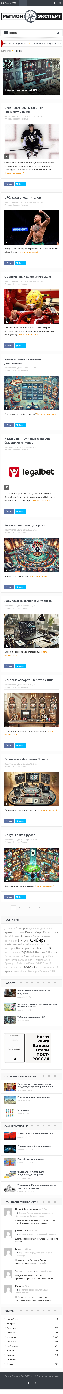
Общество (11, 1337)
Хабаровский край (17, 944)
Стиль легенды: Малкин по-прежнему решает (24, 110)
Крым (8, 971)
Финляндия (10, 940)
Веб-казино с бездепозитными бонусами (33, 992)
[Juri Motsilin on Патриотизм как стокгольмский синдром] (8, 1233)
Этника (10, 1364)
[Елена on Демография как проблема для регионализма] (8, 1289)
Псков (31, 963)
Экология (11, 1355)
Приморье (10, 963)
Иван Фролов (10, 367)
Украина (27, 952)
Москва (44, 948)
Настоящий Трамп (44, 1271)
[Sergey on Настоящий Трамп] (8, 1273)
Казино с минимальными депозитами (22, 361)
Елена (18, 1286)
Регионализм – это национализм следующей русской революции (35, 1085)
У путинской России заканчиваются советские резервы (36, 1186)
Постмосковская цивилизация (33, 1097)
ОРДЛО (40, 963)
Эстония (26, 936)
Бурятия (38, 936)
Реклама (24, 119)
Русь (50, 956)
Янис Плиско (10, 447)
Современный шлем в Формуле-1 (29, 277)
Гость (18, 1249)
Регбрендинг (12, 1346)
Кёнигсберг (33, 932)
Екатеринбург (12, 952)
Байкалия (22, 963)
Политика (11, 1341)
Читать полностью (13, 172)
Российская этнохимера (30, 1159)
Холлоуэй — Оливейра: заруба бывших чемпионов (27, 441)
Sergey (18, 1271)
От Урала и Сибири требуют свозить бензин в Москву (37, 1005)
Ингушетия (10, 960)
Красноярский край (47, 967)
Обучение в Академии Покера (26, 759)
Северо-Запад (12, 967)
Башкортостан (26, 948)
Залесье (44, 971)
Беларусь (33, 971)
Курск (46, 960)
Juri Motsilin (21, 1230)
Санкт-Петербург (35, 956)
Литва (7, 956)
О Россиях (23, 1109)
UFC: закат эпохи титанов (22, 197)
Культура (11, 1327)
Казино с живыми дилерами (24, 525)
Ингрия (24, 940)
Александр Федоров (13, 116)
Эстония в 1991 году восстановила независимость (38, 43)
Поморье (21, 928)
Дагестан (9, 928)
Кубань (33, 928)
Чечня (46, 936)
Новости (16, 119)
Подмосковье (44, 928)
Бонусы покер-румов (19, 835)
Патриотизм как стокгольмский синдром (37, 1234)
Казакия (34, 944)
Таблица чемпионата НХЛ (20, 90)
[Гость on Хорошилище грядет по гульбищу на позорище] (8, 1252)
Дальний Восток (46, 952)
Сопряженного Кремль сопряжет (35, 1146)
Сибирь (38, 940)
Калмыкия (17, 956)
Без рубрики (12, 1319)
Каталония (18, 932)
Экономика (12, 1359)
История (11, 1323)
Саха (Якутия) (34, 960)
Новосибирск (20, 971)
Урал (8, 932)
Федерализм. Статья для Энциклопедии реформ (30, 1173)
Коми (15, 936)
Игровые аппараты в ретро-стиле (29, 680)
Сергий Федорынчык (26, 1209)
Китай (48, 963)
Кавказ (22, 960)
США (52, 971)
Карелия (29, 967)
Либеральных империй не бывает (35, 1133)
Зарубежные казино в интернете (28, 601)
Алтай (7, 936)
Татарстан (50, 932)
